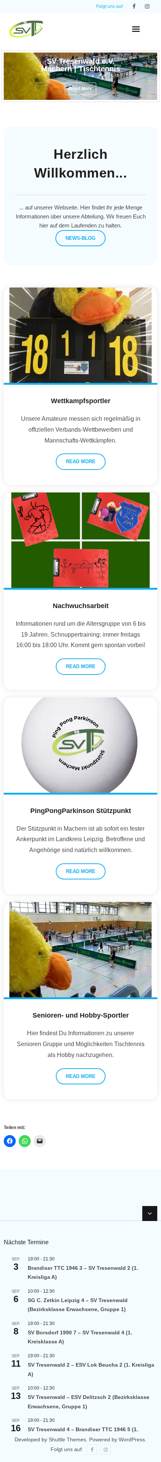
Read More (80, 461)
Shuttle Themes (67, 1439)
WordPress (132, 1439)
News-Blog (80, 238)
